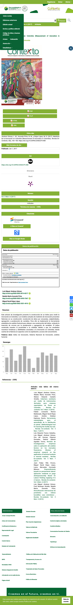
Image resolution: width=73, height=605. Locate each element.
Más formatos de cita (13, 145)
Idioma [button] (68, 2)
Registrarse (51, 2)
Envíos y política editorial (11, 29)
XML (15, 125)
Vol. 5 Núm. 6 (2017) (25, 24)
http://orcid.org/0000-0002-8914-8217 (15, 293)
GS (9, 269)
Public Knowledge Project (23, 282)
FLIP (31, 116)
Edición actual (7, 24)
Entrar (60, 2)
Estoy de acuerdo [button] (66, 600)
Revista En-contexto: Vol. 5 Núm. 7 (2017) (45, 430)
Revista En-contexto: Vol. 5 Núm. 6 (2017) (45, 481)
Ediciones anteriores (10, 20)
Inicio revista (7, 16)
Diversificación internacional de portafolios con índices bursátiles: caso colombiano (45, 493)
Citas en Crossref (16, 226)
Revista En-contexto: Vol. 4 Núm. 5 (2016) (45, 408)
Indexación (14, 39)
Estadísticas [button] (7, 48)
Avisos (5, 39)
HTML (15, 121)
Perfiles (16, 273)
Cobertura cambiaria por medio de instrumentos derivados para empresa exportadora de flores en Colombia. (45, 403)
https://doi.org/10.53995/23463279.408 (15, 165)
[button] (71, 48)
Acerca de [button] (6, 43)
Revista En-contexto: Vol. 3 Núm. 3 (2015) (45, 498)
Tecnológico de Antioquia (16, 275)
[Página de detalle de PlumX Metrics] (30, 184)
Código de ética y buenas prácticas (11, 34)
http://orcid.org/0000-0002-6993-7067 (15, 298)
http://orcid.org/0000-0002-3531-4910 (15, 303)
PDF (31, 111)
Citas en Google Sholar (17, 239)
